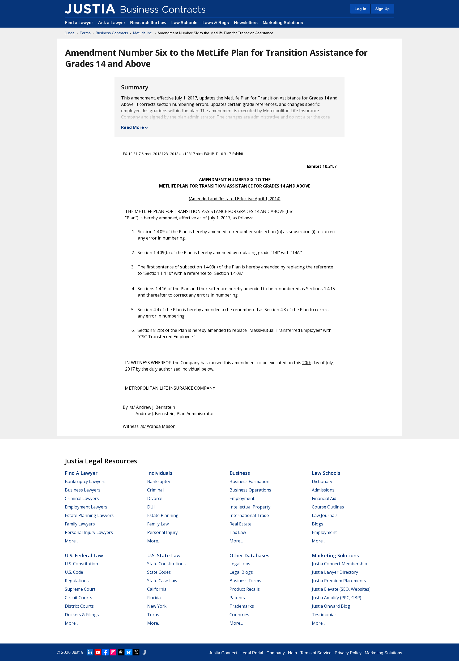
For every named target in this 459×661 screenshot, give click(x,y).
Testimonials (325, 614)
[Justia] (90, 9)
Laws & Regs (215, 22)
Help (292, 653)
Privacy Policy (348, 653)
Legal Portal (251, 653)
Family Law (158, 524)
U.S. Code (74, 572)
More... (71, 541)
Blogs (317, 524)
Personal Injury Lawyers (89, 532)
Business (240, 473)
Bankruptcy (158, 481)
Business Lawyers (82, 490)
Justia (70, 33)
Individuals (159, 473)
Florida (154, 598)
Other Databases (249, 555)
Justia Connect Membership (339, 564)
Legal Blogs (241, 572)
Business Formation (249, 481)
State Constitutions (166, 564)
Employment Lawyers (86, 507)
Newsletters (246, 22)
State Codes (159, 572)
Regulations (77, 581)
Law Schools (184, 22)
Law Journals (325, 515)
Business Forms (245, 581)
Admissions (323, 490)
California (157, 589)
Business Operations (250, 490)
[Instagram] (113, 652)
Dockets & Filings (82, 614)
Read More (132, 127)
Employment (242, 498)
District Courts (79, 606)
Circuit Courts (78, 598)
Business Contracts (112, 33)
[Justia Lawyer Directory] (144, 652)
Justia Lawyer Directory (335, 572)
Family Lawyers (80, 524)
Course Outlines (328, 507)
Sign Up (382, 9)
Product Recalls (245, 589)
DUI (151, 507)
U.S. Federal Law (84, 555)
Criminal (155, 490)
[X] (136, 652)
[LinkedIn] (90, 652)
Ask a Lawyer (112, 22)
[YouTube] (98, 652)
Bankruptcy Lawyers (85, 481)
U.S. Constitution (81, 564)
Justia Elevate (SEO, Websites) (341, 589)
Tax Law (238, 532)
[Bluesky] (128, 652)
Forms (85, 33)
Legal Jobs (240, 564)
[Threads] (121, 652)
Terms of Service (316, 653)
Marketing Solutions (283, 22)
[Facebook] (105, 652)
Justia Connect (223, 653)
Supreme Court (80, 589)
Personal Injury (162, 532)
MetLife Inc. (143, 33)
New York (157, 606)
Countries (239, 614)
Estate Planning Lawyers (89, 515)
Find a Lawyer (79, 22)
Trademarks (242, 606)
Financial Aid (324, 498)
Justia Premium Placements (339, 581)
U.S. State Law (164, 555)
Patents (237, 598)
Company (275, 653)
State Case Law (162, 581)
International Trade (249, 515)
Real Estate (241, 524)
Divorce (154, 498)
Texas (153, 614)
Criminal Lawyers (82, 498)
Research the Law (148, 22)
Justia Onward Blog (331, 606)
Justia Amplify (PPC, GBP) (336, 598)
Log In (360, 9)
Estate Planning (162, 515)
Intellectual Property (250, 507)
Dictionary (322, 481)
